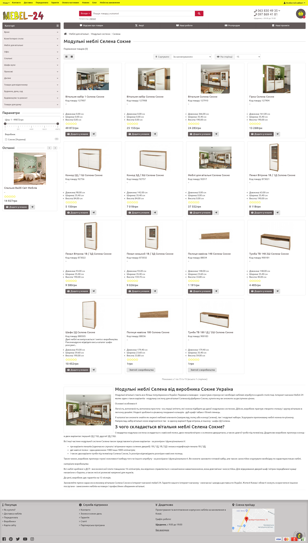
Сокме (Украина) (33, 139)
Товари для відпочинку (16, 85)
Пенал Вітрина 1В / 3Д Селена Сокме (88, 253)
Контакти (16, 2)
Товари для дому (12, 104)
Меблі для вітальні (13, 45)
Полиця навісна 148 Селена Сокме (209, 253)
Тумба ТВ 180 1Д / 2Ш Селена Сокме (210, 332)
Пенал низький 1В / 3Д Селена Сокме (150, 253)
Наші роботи (186, 25)
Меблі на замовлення (110, 2)
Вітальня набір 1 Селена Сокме (84, 96)
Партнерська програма (93, 525)
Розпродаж (234, 25)
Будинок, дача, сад (13, 91)
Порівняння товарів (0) (76, 49)
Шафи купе (9, 65)
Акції (141, 25)
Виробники (10, 521)
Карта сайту (10, 525)
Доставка (28, 2)
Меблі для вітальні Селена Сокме (209, 175)
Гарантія (55, 2)
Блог (94, 2)
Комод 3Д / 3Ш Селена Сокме (145, 175)
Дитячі (7, 78)
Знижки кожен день (91, 513)
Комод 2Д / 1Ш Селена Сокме (84, 175)
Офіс (6, 52)
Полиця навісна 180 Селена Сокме (148, 332)
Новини (85, 2)
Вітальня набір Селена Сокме (145, 96)
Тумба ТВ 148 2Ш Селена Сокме (269, 253)
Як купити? (9, 509)
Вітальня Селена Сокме (202, 96)
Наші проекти (282, 25)
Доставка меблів (13, 513)
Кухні (6, 32)
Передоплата (42, 2)
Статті (84, 521)
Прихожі (8, 71)
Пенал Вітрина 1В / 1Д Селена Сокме (272, 175)
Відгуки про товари (93, 25)
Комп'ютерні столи (13, 38)
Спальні (8, 58)
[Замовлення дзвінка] (299, 536)
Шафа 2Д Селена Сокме (80, 332)
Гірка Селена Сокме (261, 96)
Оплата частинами (70, 2)
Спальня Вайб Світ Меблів (20, 187)
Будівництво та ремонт (15, 98)
